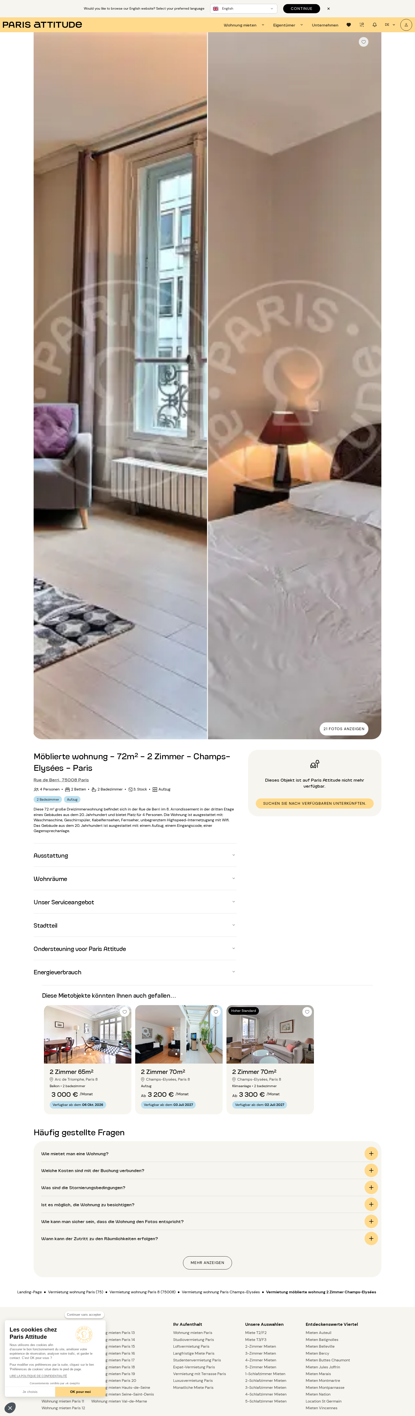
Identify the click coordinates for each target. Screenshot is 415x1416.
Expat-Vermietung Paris (194, 1367)
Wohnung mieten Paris (192, 1332)
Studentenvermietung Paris (197, 1360)
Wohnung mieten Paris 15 (113, 1346)
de (387, 24)
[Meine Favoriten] (348, 24)
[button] (10, 1408)
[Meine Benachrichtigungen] (374, 24)
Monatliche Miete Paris (193, 1387)
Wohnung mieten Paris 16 (113, 1353)
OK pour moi (80, 1392)
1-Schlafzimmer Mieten (265, 1373)
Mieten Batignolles (322, 1339)
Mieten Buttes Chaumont (328, 1360)
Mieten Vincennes (321, 1407)
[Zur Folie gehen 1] (85, 1054)
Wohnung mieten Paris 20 (113, 1380)
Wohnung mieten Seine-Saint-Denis (122, 1394)
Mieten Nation (318, 1394)
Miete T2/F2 (256, 1332)
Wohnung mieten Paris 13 (113, 1332)
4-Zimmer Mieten (260, 1360)
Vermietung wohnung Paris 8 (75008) (143, 1292)
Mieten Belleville (320, 1346)
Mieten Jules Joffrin (323, 1367)
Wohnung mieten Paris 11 (63, 1401)
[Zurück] (41, 386)
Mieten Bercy (317, 1353)
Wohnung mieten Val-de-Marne (119, 1401)
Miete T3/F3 (255, 1339)
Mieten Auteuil (318, 1332)
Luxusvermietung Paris (193, 1380)
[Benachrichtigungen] (361, 24)
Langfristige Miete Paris (193, 1353)
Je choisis (30, 1392)
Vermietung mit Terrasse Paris (199, 1373)
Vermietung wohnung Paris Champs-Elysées (221, 1292)
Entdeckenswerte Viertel (332, 1324)
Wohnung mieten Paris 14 (113, 1339)
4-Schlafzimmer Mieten (266, 1394)
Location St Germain (324, 1401)
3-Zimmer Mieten (260, 1353)
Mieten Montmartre (323, 1380)
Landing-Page (29, 1292)
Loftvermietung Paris (191, 1346)
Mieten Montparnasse (325, 1387)
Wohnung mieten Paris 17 (113, 1360)
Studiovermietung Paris (193, 1339)
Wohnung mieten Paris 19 (113, 1373)
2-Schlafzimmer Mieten (265, 1380)
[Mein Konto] (406, 25)
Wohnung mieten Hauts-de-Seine (120, 1387)
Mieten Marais (318, 1373)
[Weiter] (373, 386)
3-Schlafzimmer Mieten (265, 1387)
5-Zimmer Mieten (260, 1367)
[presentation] (244, 24)
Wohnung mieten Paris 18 (113, 1367)
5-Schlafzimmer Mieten (266, 1401)
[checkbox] (363, 42)
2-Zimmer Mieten (260, 1346)
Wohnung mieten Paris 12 (63, 1407)
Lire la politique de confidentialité (38, 1376)
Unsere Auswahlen (264, 1324)
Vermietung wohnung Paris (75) (75, 1292)
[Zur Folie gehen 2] (90, 1054)
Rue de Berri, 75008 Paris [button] (61, 779)
